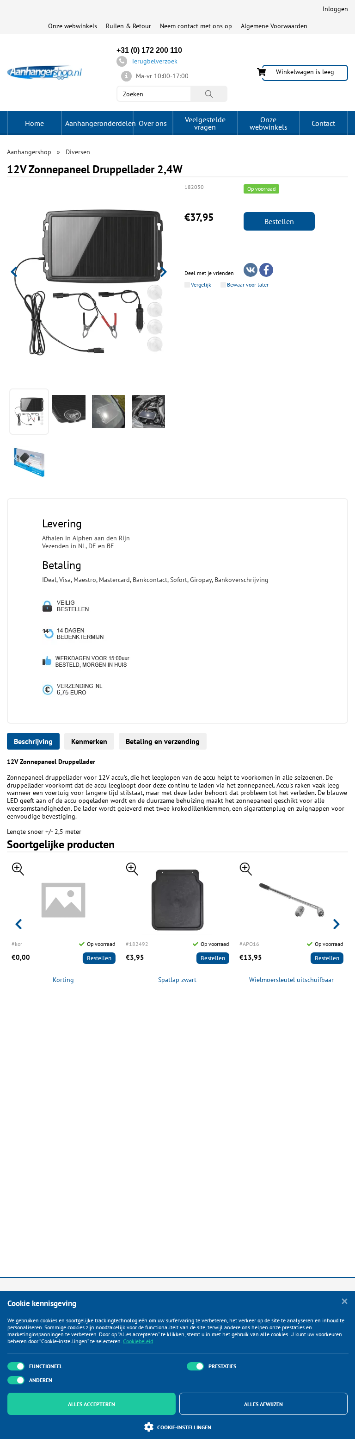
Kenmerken (89, 741)
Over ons (153, 123)
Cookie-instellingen (184, 1427)
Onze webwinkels (72, 26)
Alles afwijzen (263, 1404)
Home (34, 123)
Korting (63, 980)
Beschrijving (33, 741)
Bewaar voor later (248, 285)
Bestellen (279, 221)
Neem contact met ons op (196, 26)
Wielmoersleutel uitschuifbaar (291, 980)
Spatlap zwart (177, 980)
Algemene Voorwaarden (274, 26)
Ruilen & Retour (128, 26)
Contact (323, 123)
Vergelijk (201, 285)
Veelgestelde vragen (205, 123)
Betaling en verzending (163, 741)
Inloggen (335, 9)
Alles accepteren (91, 1404)
